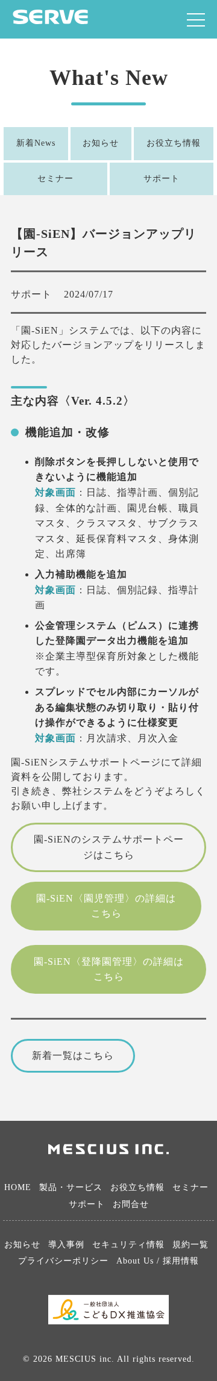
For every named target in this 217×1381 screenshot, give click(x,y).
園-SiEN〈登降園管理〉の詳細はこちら (109, 969)
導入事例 (66, 1244)
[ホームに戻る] (50, 21)
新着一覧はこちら (73, 1055)
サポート (161, 178)
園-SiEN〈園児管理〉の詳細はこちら (106, 906)
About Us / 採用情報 (157, 1260)
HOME (17, 1187)
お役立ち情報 (173, 143)
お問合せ (131, 1204)
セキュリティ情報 (128, 1244)
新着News (35, 143)
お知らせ (101, 143)
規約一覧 (190, 1244)
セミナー (55, 178)
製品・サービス (70, 1187)
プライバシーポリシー (63, 1260)
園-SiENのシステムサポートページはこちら (109, 847)
